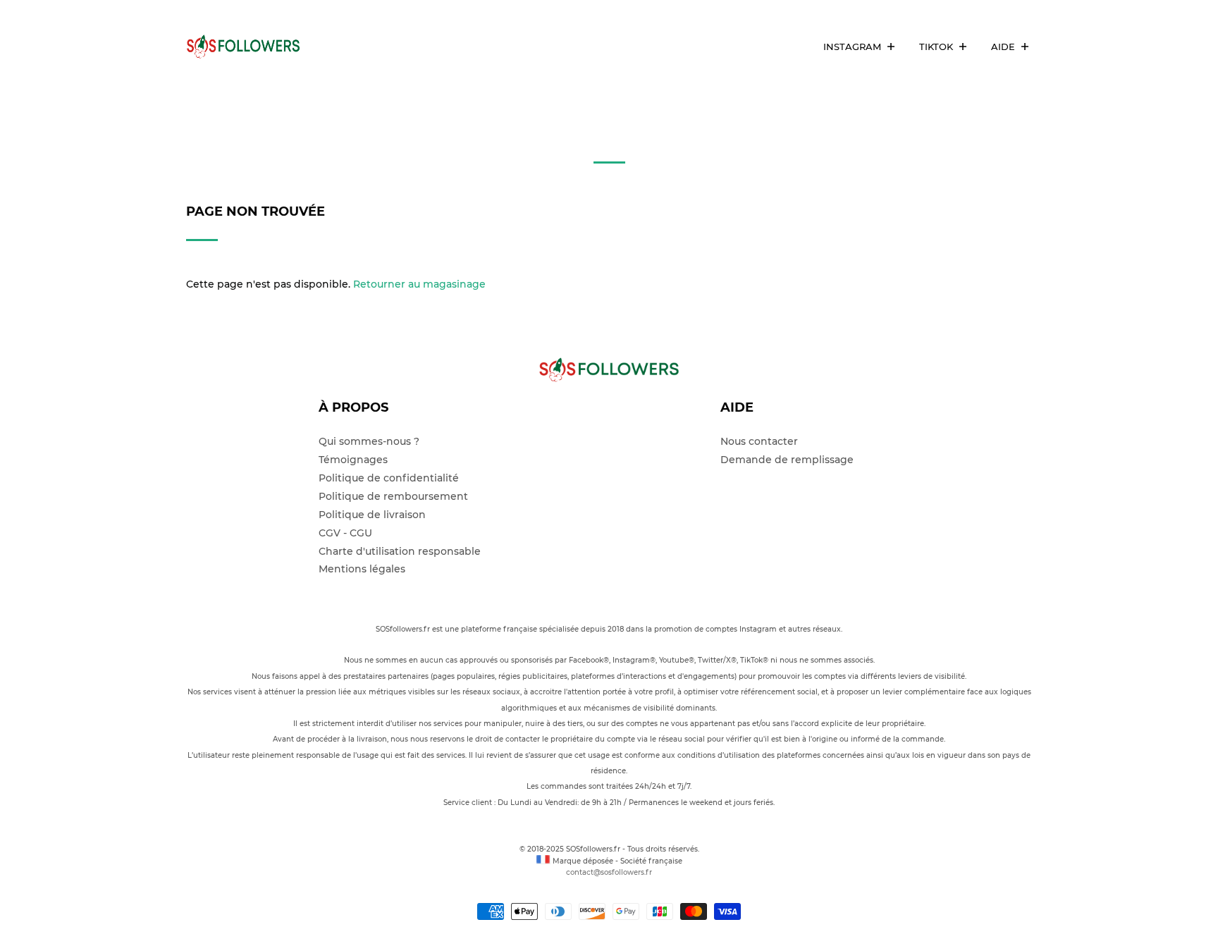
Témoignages (353, 459)
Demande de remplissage (787, 459)
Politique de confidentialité (389, 478)
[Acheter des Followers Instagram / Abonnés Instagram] (249, 46)
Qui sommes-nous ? (369, 441)
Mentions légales (362, 569)
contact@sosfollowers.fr (609, 872)
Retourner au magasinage (419, 284)
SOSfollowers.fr (594, 849)
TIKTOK (937, 46)
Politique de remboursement (393, 496)
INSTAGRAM (853, 46)
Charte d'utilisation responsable (400, 551)
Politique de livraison (372, 514)
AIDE (1004, 46)
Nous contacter (759, 441)
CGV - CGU (345, 533)
